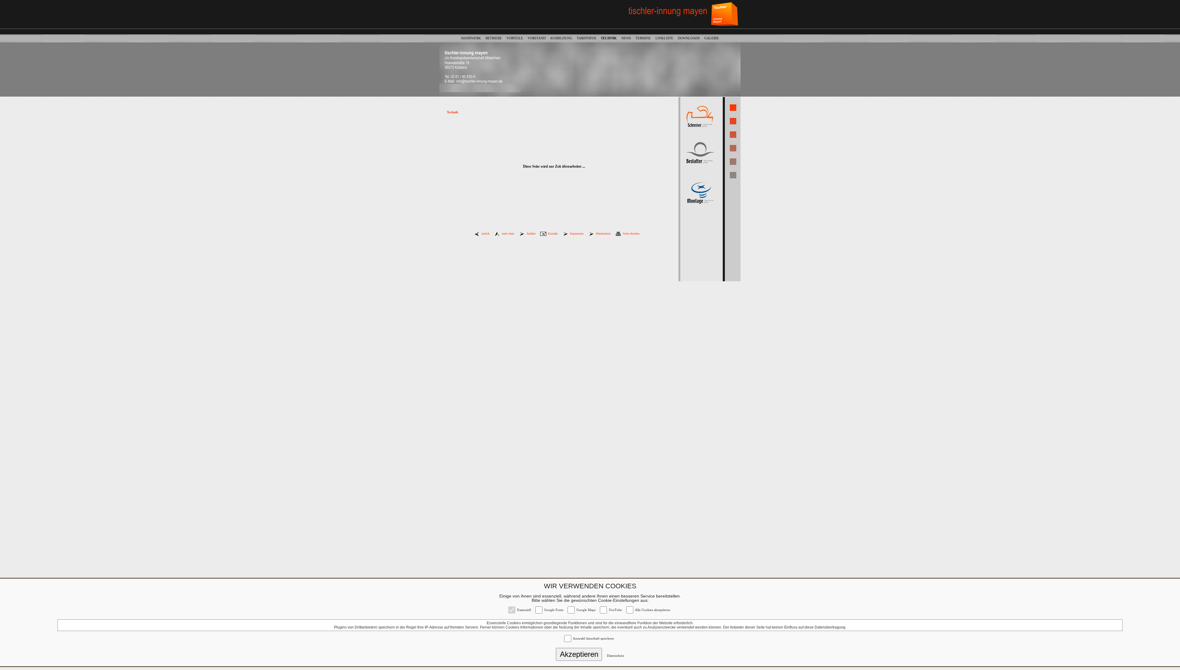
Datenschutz (615, 655)
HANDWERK (473, 38)
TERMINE (645, 38)
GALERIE (711, 38)
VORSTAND (538, 38)
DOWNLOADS (690, 38)
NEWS (628, 38)
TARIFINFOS (588, 38)
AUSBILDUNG (563, 38)
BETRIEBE (495, 38)
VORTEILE (516, 38)
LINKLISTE (666, 38)
